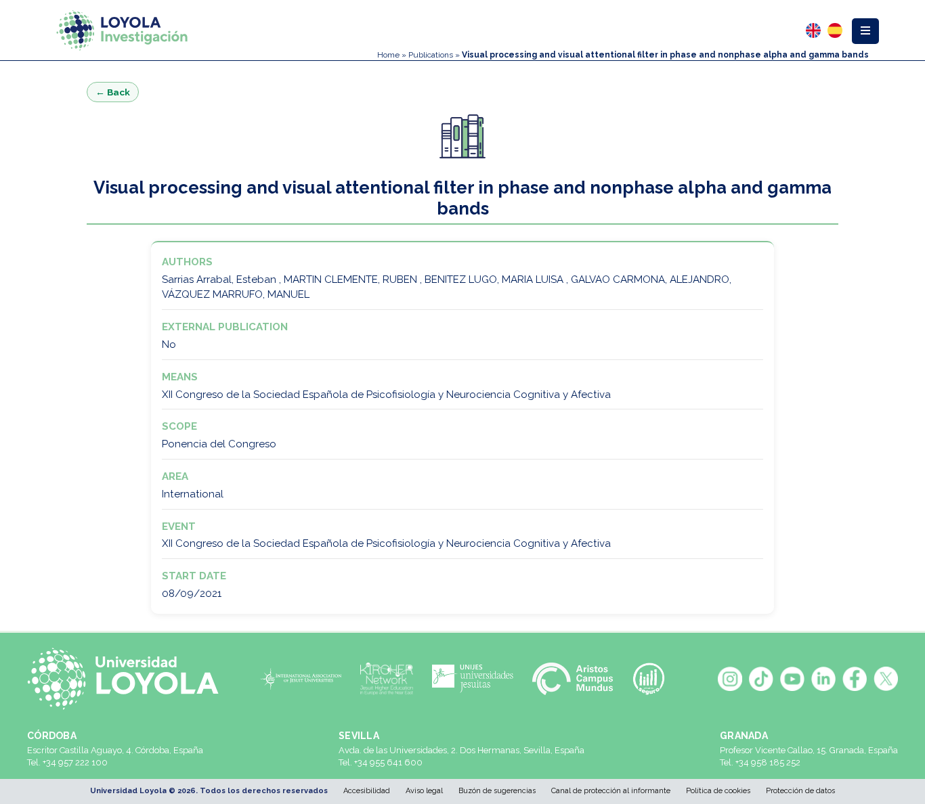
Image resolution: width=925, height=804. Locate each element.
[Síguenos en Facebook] (854, 679)
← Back (112, 92)
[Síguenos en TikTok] (761, 679)
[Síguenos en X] (886, 679)
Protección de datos (800, 790)
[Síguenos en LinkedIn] (823, 679)
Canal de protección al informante (610, 790)
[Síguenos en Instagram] (730, 679)
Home (388, 55)
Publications (430, 55)
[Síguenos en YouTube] (792, 679)
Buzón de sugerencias (497, 790)
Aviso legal (424, 790)
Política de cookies (718, 790)
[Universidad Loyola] (128, 679)
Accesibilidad (366, 790)
